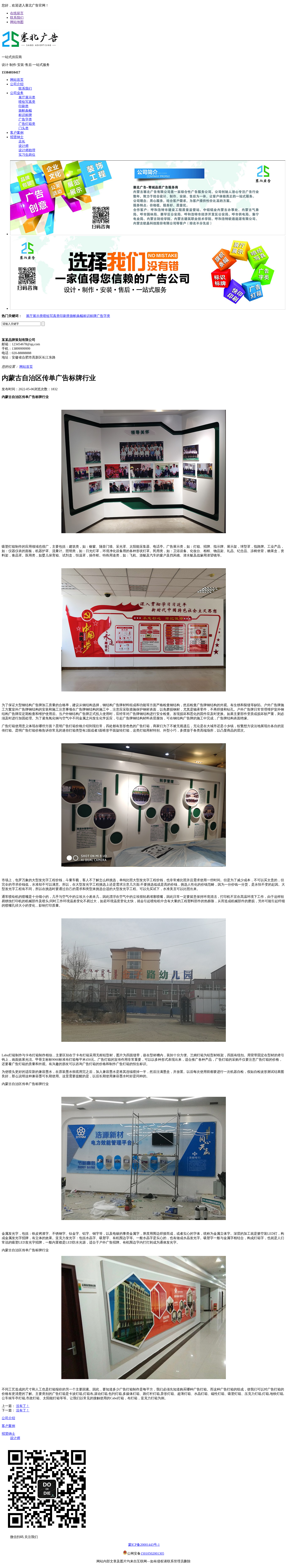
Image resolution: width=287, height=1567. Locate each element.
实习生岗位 (26, 154)
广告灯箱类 (26, 124)
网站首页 (17, 79)
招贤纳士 (17, 137)
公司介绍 (17, 84)
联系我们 (17, 17)
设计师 (23, 146)
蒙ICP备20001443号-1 (144, 1544)
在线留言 (17, 13)
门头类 (23, 128)
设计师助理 (26, 150)
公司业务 (17, 93)
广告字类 (25, 119)
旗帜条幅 (25, 110)
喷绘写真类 (26, 101)
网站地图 (17, 22)
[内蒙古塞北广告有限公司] (30, 48)
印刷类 (23, 106)
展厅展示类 (26, 97)
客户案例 (17, 132)
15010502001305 (152, 1553)
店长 (21, 141)
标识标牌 (25, 115)
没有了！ (22, 1406)
